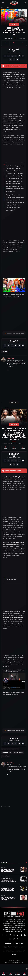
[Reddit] (17, 59)
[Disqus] (14, 829)
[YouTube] (23, 56)
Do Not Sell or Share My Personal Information (14, 962)
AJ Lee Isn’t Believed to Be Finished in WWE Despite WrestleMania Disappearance (8, 870)
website (18, 140)
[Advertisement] (13, 228)
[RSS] (18, 939)
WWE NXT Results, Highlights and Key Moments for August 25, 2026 (8, 880)
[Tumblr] (21, 935)
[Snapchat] (14, 59)
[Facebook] (5, 56)
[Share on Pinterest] (15, 345)
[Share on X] (8, 345)
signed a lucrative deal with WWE (13, 617)
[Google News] (12, 56)
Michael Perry (7, 38)
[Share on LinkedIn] (12, 345)
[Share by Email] (23, 345)
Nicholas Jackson (18, 752)
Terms (14, 954)
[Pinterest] (19, 56)
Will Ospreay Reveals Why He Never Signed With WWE (8, 898)
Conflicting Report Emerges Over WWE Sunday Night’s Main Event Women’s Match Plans (8, 889)
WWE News (7, 7)
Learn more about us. (16, 931)
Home (2, 7)
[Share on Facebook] (5, 345)
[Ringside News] (14, 3)
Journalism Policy (8, 950)
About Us (15, 947)
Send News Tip (9, 943)
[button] (25, 3)
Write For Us (19, 943)
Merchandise (7, 947)
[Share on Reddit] (19, 345)
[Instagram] (10, 59)
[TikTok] (14, 939)
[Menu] (3, 3)
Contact (22, 947)
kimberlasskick (16, 532)
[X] (8, 56)
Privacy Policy (20, 950)
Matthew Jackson (7, 752)
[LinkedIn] (15, 56)
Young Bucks (6, 756)
